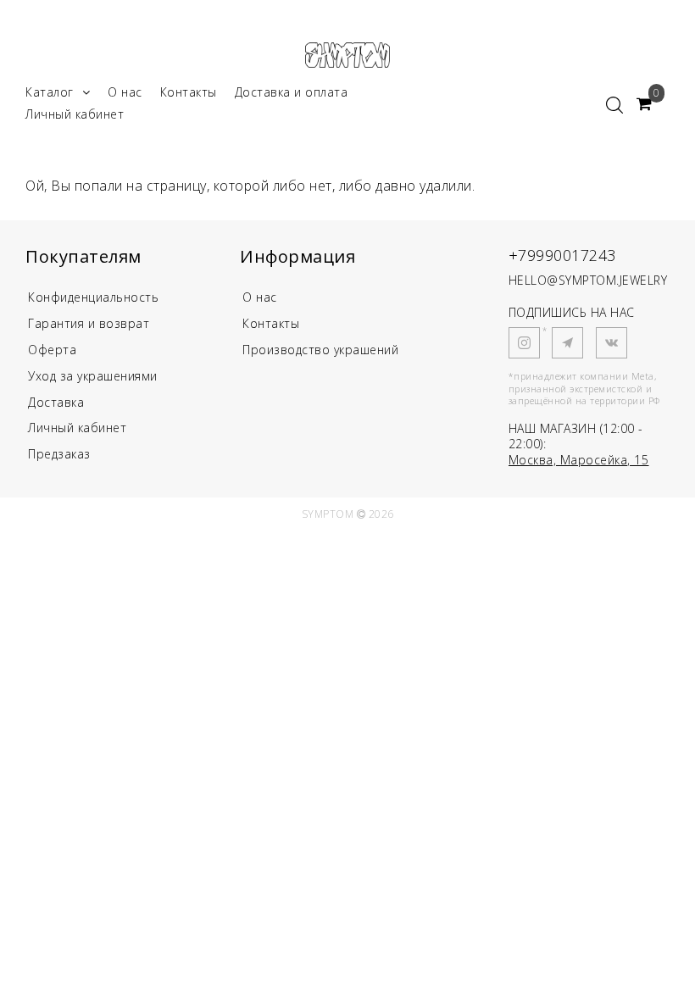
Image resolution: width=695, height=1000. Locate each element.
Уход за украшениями (93, 376)
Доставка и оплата (291, 92)
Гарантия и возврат (88, 323)
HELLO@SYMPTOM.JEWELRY (588, 280)
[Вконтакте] (611, 342)
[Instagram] (524, 342)
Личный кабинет (74, 114)
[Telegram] (567, 342)
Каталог (49, 92)
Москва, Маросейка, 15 (579, 460)
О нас (125, 92)
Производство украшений (320, 350)
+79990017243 (562, 255)
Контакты (188, 92)
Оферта (52, 350)
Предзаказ (59, 454)
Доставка (56, 402)
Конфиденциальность (93, 297)
